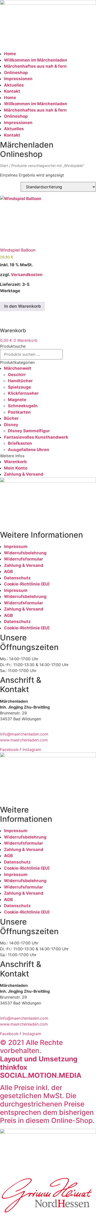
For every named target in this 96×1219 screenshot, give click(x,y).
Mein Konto (15, 468)
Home (10, 53)
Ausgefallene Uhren (28, 449)
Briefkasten (20, 443)
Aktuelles (14, 85)
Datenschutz (17, 577)
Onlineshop (16, 72)
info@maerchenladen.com (24, 734)
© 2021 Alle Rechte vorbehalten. (40, 1058)
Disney (11, 424)
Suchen (74, 354)
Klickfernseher (23, 393)
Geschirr (17, 374)
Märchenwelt (17, 368)
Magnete (17, 399)
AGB (8, 571)
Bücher (11, 418)
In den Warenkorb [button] (22, 306)
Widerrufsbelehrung (25, 552)
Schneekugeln (23, 405)
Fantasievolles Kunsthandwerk (36, 437)
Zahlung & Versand (23, 474)
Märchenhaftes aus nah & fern (35, 66)
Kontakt (12, 91)
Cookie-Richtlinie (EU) (27, 584)
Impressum (16, 546)
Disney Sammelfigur (29, 430)
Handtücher (20, 380)
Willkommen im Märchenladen (35, 60)
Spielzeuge (19, 387)
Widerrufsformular (23, 559)
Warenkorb (15, 461)
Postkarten (19, 412)
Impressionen (18, 78)
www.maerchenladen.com (24, 739)
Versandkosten (27, 274)
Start (4, 166)
